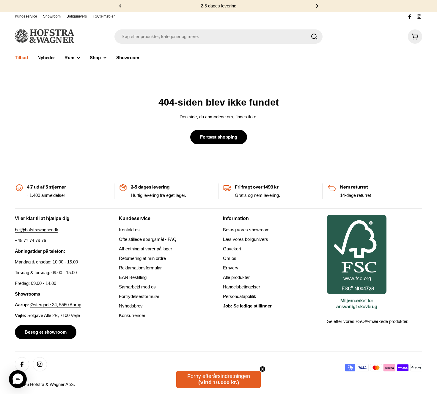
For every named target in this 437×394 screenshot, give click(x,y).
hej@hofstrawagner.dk (36, 229)
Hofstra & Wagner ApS (52, 384)
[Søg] (314, 36)
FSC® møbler (104, 16)
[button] (120, 6)
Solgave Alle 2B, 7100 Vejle (53, 315)
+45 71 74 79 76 (30, 240)
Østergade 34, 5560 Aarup (55, 304)
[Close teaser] (262, 369)
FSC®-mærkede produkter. (382, 321)
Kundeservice (26, 16)
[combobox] (218, 36)
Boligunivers (77, 16)
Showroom (52, 16)
